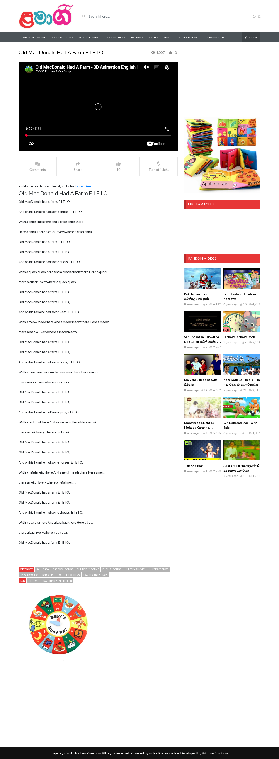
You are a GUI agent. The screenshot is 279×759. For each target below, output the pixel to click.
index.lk (155, 753)
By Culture (115, 37)
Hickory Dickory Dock (239, 337)
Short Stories (160, 37)
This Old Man (194, 465)
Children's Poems (88, 569)
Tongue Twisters (69, 575)
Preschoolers (29, 575)
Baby (46, 569)
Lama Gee (83, 186)
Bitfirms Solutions (215, 753)
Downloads (215, 37)
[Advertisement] (98, 703)
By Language (61, 37)
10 (175, 52)
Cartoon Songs (63, 569)
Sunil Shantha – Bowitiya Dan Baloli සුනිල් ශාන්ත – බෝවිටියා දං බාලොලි (202, 341)
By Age (136, 37)
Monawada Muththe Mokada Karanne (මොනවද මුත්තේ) (199, 427)
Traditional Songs (95, 575)
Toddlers (48, 575)
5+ (37, 569)
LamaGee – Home (34, 37)
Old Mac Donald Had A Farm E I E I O (50, 580)
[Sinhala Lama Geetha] (46, 16)
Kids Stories (188, 37)
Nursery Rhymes (135, 569)
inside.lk (170, 753)
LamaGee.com (90, 753)
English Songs (111, 569)
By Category (89, 37)
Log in (252, 37)
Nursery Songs (158, 569)
